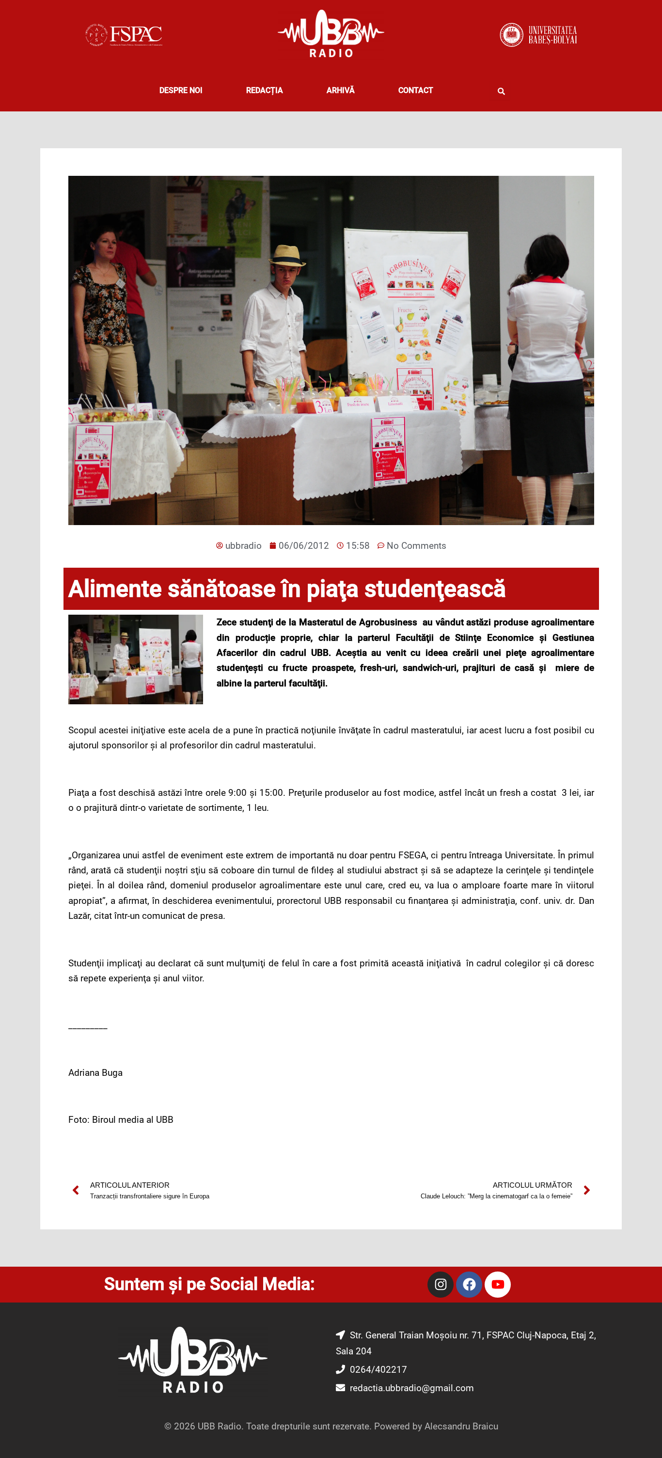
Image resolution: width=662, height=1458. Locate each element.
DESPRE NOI (181, 90)
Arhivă (341, 90)
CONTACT (415, 90)
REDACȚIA (264, 90)
